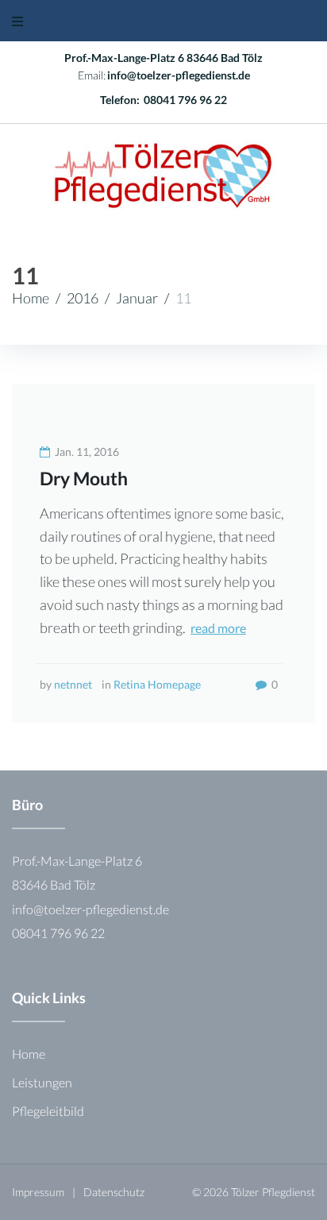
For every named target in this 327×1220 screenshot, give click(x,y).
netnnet (73, 684)
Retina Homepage (157, 684)
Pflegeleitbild (48, 1110)
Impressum (38, 1192)
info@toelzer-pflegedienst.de (178, 75)
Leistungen (42, 1082)
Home (30, 298)
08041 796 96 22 (185, 99)
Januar (137, 298)
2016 (82, 298)
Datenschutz (113, 1192)
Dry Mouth (84, 478)
